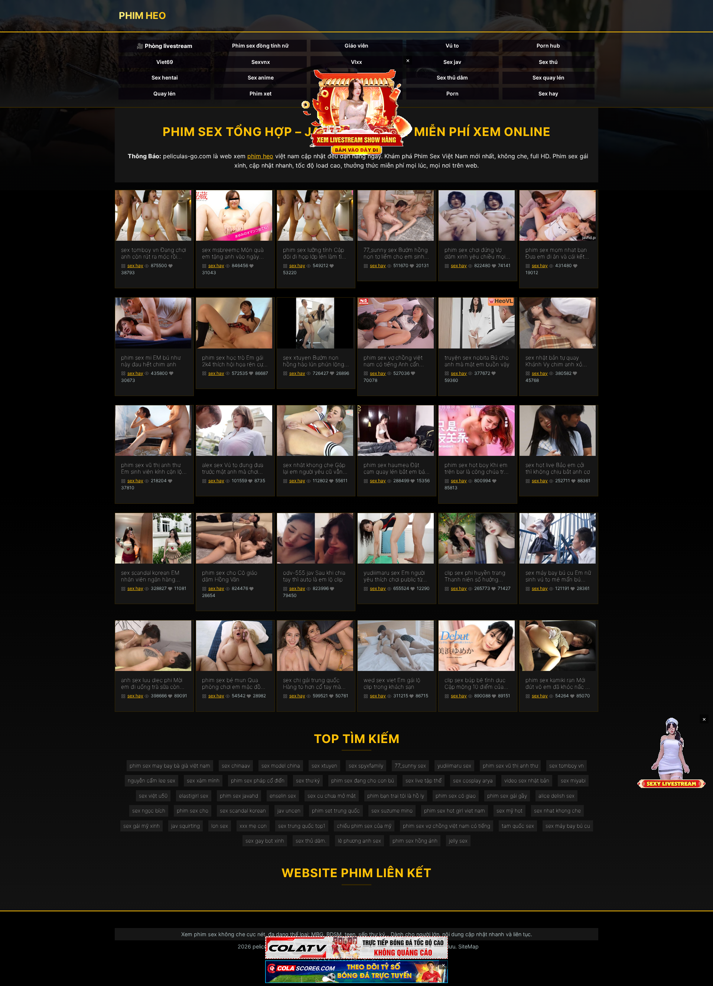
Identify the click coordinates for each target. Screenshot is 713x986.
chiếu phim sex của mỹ (364, 826)
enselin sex (283, 795)
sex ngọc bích (148, 810)
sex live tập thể (424, 780)
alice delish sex (556, 795)
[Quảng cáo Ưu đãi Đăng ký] (356, 971)
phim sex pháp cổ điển (257, 780)
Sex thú (548, 62)
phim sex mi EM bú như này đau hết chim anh (150, 361)
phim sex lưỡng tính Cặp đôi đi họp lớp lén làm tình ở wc (315, 253)
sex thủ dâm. (311, 840)
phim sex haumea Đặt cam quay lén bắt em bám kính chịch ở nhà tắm (397, 468)
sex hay (135, 265)
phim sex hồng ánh (415, 840)
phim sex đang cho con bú (362, 780)
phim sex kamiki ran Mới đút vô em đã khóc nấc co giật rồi (558, 683)
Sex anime (261, 77)
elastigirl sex (193, 795)
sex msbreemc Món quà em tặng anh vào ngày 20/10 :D (233, 253)
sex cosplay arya (473, 780)
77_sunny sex (410, 765)
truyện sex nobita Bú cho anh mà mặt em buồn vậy (477, 361)
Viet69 (164, 62)
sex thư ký (308, 780)
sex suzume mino (392, 810)
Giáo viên (356, 45)
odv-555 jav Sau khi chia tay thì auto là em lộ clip (314, 576)
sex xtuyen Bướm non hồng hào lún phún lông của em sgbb (313, 361)
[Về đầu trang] (697, 977)
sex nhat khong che (557, 810)
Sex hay (548, 93)
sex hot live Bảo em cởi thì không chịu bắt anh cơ (557, 468)
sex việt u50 (153, 795)
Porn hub (548, 45)
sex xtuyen (324, 765)
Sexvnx (260, 62)
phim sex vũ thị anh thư (510, 765)
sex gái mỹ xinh (141, 826)
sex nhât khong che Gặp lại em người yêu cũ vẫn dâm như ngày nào (314, 468)
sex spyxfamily (366, 765)
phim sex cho (192, 810)
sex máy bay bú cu (568, 826)
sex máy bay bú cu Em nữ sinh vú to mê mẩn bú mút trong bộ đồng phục (558, 576)
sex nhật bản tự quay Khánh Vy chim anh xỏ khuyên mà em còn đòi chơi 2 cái (554, 361)
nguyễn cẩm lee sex (151, 780)
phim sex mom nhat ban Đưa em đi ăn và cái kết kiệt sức (556, 253)
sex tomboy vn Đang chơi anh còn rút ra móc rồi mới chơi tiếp (153, 253)
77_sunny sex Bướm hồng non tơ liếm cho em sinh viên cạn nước (396, 253)
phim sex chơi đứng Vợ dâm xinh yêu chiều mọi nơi (475, 253)
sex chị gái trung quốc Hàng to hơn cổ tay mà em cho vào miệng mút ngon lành (312, 683)
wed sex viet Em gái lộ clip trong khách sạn (392, 683)
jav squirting (185, 826)
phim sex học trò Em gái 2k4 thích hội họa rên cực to (234, 361)
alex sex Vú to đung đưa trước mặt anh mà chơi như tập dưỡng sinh (232, 468)
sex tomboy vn (566, 765)
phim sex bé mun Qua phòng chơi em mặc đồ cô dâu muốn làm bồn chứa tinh (231, 683)
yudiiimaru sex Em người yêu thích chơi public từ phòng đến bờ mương (394, 576)
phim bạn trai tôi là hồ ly (395, 795)
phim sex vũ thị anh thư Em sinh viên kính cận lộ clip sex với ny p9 (151, 468)
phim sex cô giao (456, 795)
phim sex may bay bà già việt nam (170, 765)
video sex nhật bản (526, 780)
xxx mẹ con (253, 826)
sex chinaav (236, 765)
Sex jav (452, 62)
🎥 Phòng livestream (164, 45)
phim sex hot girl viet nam (454, 810)
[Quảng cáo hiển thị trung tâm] (356, 111)
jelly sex (458, 840)
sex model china (280, 765)
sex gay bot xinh (264, 840)
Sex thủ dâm (452, 77)
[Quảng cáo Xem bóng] (356, 947)
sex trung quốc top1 (301, 826)
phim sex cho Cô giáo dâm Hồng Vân (229, 576)
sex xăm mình (203, 780)
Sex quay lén (548, 77)
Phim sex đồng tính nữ (260, 45)
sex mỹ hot (509, 810)
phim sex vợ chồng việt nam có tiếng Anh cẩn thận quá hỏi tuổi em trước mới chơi (393, 361)
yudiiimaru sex (454, 765)
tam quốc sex (518, 826)
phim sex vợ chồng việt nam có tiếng (446, 826)
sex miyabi (573, 780)
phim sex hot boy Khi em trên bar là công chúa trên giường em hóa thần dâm (478, 468)
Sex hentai (165, 77)
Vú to (452, 45)
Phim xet (260, 93)
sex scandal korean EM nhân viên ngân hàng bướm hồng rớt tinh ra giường (150, 576)
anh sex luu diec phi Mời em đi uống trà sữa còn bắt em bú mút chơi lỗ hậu (151, 683)
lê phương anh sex (359, 840)
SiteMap (468, 946)
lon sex (219, 826)
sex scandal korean (243, 810)
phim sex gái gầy (507, 795)
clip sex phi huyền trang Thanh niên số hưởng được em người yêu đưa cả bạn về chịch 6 (475, 576)
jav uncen (288, 810)
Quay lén (164, 93)
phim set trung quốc (336, 810)
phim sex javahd (239, 795)
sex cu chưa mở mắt (331, 795)
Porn (452, 93)
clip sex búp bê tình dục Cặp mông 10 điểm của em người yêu (475, 683)
